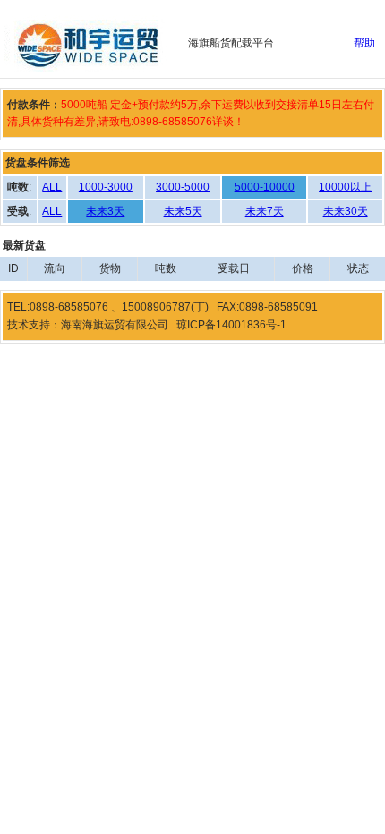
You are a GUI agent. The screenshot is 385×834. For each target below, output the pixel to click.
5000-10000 (265, 187)
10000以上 (345, 187)
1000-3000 (106, 187)
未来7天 (264, 211)
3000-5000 (183, 187)
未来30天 (345, 211)
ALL (52, 187)
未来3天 (105, 211)
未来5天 (183, 211)
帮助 (364, 43)
